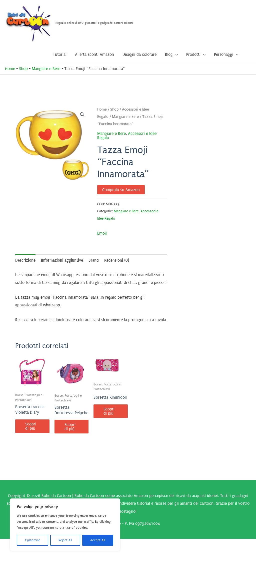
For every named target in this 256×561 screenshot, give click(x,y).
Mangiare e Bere (46, 68)
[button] (82, 114)
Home (10, 68)
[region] (65, 524)
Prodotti (193, 54)
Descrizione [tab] (25, 260)
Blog (169, 54)
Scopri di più (30, 426)
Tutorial (59, 54)
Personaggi (223, 54)
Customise (32, 540)
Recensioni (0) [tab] (116, 260)
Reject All (65, 540)
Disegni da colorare (139, 54)
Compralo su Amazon (121, 189)
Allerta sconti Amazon (94, 54)
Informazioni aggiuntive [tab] (62, 260)
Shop (23, 68)
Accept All (97, 540)
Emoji (102, 233)
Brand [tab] (93, 260)
